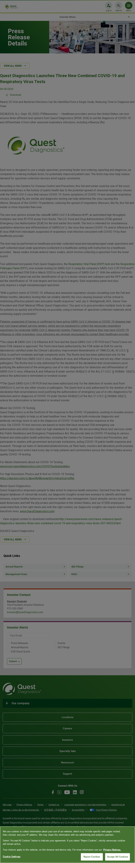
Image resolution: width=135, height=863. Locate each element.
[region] (67, 844)
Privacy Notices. (112, 849)
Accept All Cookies (117, 856)
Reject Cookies (91, 856)
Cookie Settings (11, 856)
